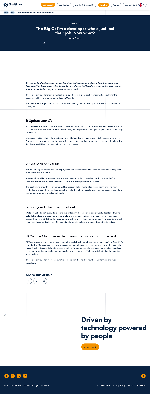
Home (6, 12)
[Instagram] (25, 376)
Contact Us (130, 5)
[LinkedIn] (19, 376)
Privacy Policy (118, 385)
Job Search (48, 5)
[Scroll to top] (143, 376)
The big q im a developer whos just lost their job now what (35, 12)
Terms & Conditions (137, 385)
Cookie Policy (103, 385)
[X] (13, 376)
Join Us (116, 5)
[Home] (13, 5)
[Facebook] (6, 376)
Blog (12, 12)
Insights (103, 5)
